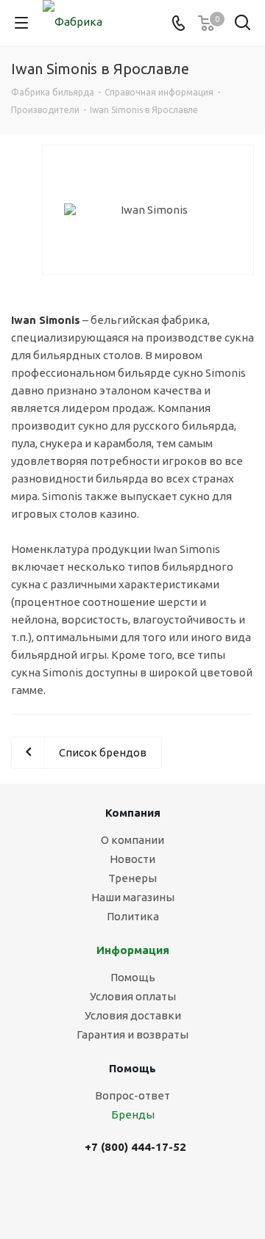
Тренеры (132, 878)
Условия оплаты (133, 996)
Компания (132, 812)
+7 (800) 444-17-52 (135, 1147)
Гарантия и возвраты (132, 1034)
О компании (132, 840)
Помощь (132, 977)
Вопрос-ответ (132, 1095)
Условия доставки (133, 1015)
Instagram (157, 1192)
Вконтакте (120, 1192)
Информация (132, 950)
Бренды (133, 1114)
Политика (133, 916)
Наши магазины (132, 897)
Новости (132, 859)
